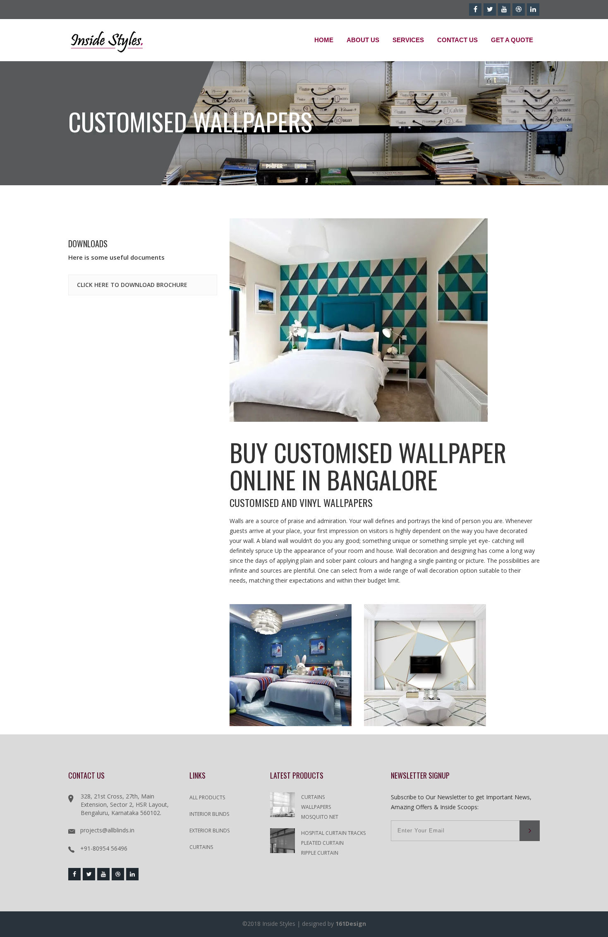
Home (323, 39)
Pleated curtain (322, 842)
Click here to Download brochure (132, 285)
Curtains (201, 847)
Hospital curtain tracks (333, 833)
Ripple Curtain (319, 852)
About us (363, 39)
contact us (457, 39)
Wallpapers (316, 806)
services (408, 39)
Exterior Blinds (209, 830)
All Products (207, 797)
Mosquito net (319, 816)
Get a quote (512, 39)
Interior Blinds (209, 813)
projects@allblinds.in (107, 830)
